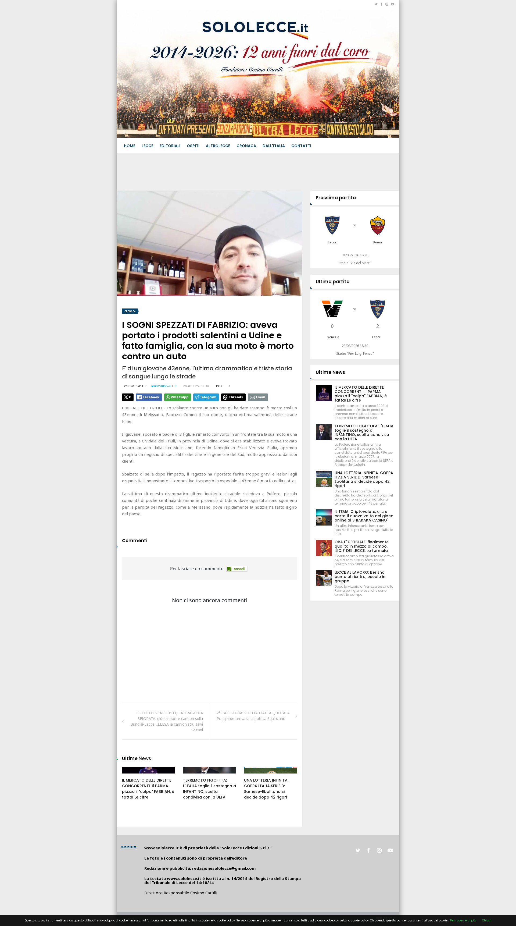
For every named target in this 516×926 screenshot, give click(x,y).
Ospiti (193, 145)
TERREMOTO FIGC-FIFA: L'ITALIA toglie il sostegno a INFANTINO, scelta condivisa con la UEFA (209, 789)
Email (260, 397)
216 (131, 775)
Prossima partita (336, 197)
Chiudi (486, 920)
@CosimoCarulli (165, 386)
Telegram (208, 397)
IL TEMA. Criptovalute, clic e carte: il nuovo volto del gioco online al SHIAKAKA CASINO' (364, 516)
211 (192, 775)
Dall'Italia (274, 145)
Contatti (301, 145)
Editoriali (170, 145)
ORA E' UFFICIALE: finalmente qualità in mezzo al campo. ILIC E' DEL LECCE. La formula (362, 546)
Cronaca (246, 145)
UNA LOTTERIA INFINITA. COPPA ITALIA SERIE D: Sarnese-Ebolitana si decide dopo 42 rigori (266, 789)
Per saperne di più (463, 920)
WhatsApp (179, 397)
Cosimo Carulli (135, 386)
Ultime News (330, 372)
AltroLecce (218, 145)
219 (253, 775)
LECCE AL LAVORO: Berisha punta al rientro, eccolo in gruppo (360, 577)
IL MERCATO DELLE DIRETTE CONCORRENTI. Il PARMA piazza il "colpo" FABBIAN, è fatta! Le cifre (148, 789)
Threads (236, 397)
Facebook (151, 397)
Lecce (147, 145)
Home (129, 145)
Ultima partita (333, 281)
